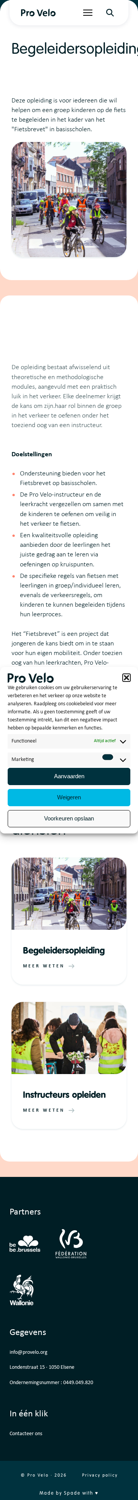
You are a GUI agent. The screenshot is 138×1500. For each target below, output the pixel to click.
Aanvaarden (69, 776)
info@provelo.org (29, 1352)
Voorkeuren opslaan (69, 818)
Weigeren (69, 797)
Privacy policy (100, 1475)
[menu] (87, 13)
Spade (72, 1493)
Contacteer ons (26, 1434)
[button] (126, 678)
